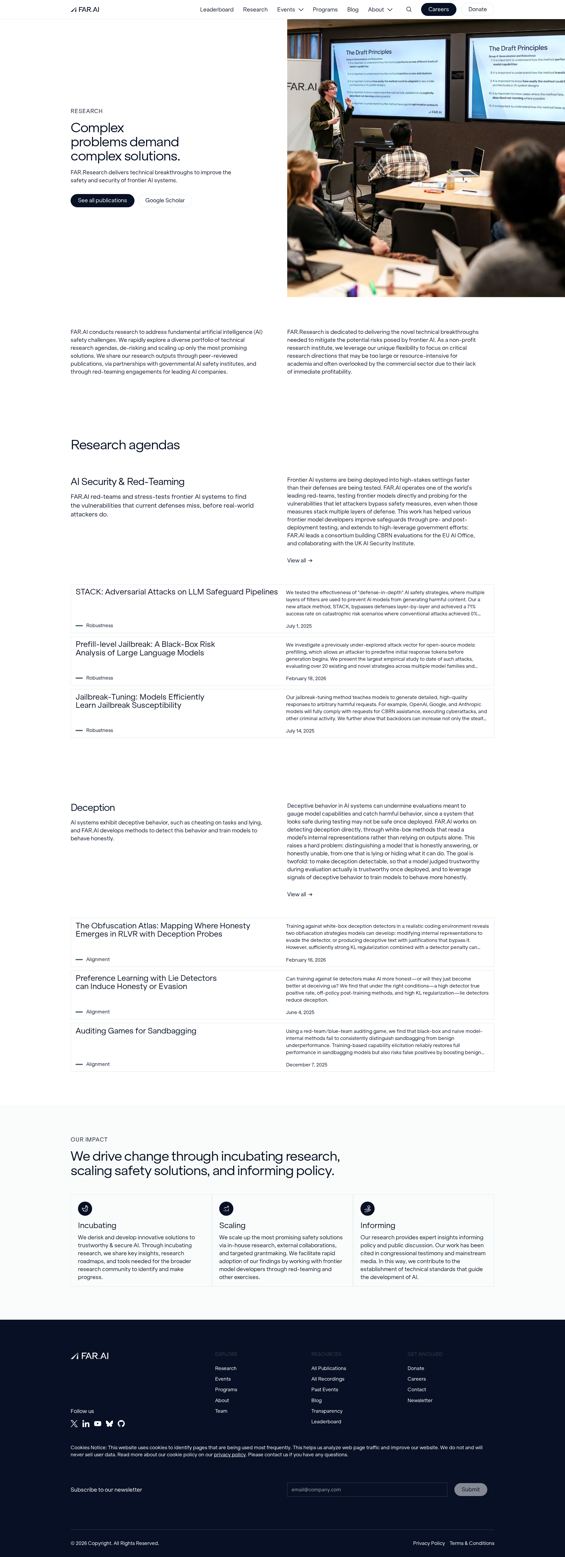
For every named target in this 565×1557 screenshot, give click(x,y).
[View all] (299, 560)
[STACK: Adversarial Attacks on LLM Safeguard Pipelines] (282, 608)
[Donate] (477, 9)
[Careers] (438, 9)
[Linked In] (86, 1424)
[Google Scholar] (165, 200)
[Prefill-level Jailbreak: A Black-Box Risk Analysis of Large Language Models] (282, 661)
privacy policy (230, 1454)
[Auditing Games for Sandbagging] (282, 1047)
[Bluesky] (109, 1424)
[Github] (121, 1424)
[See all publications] (102, 200)
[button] (290, 9)
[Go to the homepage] (89, 1356)
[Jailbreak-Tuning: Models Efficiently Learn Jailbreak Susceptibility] (282, 713)
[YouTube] (98, 1424)
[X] (74, 1424)
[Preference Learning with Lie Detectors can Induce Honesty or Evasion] (282, 994)
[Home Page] (85, 9)
